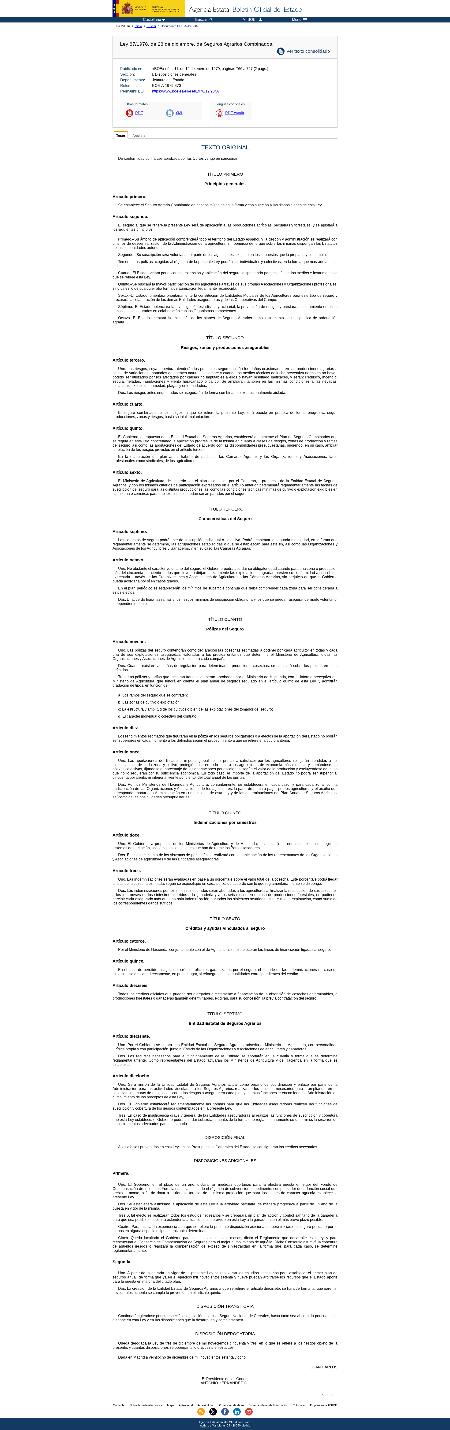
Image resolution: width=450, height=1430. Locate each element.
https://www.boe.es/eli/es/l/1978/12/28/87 (186, 91)
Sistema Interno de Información (268, 1405)
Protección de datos (231, 1405)
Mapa (170, 1405)
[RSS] (201, 1414)
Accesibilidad (205, 1405)
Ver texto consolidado (308, 51)
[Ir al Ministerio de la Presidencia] (148, 8)
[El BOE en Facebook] (225, 1414)
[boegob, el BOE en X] (213, 1414)
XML (179, 113)
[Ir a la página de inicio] (245, 10)
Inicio (138, 26)
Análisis (138, 135)
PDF (139, 113)
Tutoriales (299, 1405)
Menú (296, 20)
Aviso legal (186, 1405)
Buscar (151, 26)
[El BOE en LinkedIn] (237, 1414)
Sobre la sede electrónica (146, 1405)
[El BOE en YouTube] (249, 1414)
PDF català (234, 113)
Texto (120, 135)
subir (330, 1395)
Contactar (119, 1405)
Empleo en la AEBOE (323, 1405)
